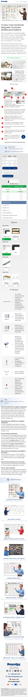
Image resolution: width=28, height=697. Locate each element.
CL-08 (6, 364)
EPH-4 (6, 347)
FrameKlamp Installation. (7, 445)
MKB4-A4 (7, 319)
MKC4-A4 (6, 330)
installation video (14, 440)
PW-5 (6, 374)
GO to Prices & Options (13, 58)
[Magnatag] (14, 664)
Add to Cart (17, 186)
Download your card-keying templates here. (14, 142)
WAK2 (6, 388)
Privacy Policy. (11, 695)
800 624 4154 (15, 66)
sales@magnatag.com (18, 67)
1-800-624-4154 (15, 674)
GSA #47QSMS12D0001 (14, 681)
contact (14, 65)
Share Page (15, 84)
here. (20, 474)
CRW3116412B (6, 301)
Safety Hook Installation (17, 443)
